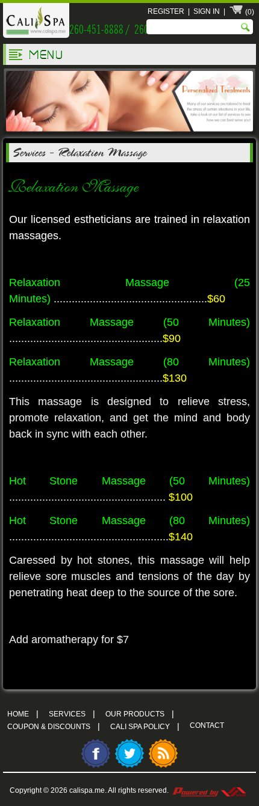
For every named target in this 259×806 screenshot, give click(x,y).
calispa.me (87, 790)
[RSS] (163, 766)
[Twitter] (129, 766)
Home (23, 713)
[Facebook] (96, 766)
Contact (207, 725)
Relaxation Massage (101, 151)
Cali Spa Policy (144, 726)
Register (166, 11)
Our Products (139, 713)
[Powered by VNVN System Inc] (209, 790)
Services (29, 151)
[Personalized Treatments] (129, 133)
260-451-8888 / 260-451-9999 (129, 28)
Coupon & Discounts (53, 726)
